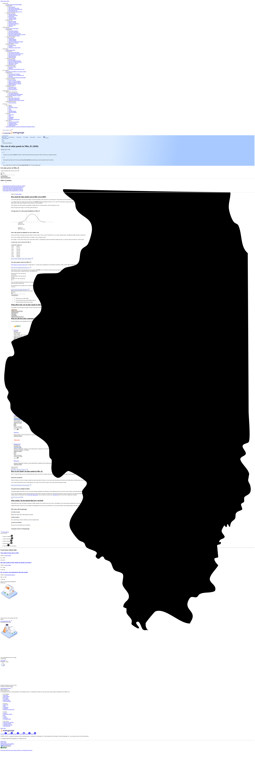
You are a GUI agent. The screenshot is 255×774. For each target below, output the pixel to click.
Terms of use (3, 741)
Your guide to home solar (13, 8)
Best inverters (11, 16)
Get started (3, 660)
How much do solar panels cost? (15, 9)
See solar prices (4, 176)
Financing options (12, 21)
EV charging (25, 137)
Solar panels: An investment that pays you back (13, 190)
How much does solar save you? (15, 11)
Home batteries (11, 137)
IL (3, 140)
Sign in (46, 137)
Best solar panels (12, 14)
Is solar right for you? (12, 10)
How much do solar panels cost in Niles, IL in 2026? (14, 185)
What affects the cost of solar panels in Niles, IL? (13, 187)
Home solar (4, 137)
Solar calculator (11, 7)
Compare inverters (12, 17)
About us (39, 137)
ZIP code (3, 173)
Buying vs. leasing (12, 22)
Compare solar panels (13, 15)
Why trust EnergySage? (5, 177)
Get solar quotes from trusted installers (14, 4)
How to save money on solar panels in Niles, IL (13, 189)
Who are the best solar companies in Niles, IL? (13, 188)
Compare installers (12, 18)
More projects (32, 137)
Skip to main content (5, 1)
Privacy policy (4, 742)
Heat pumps (19, 137)
